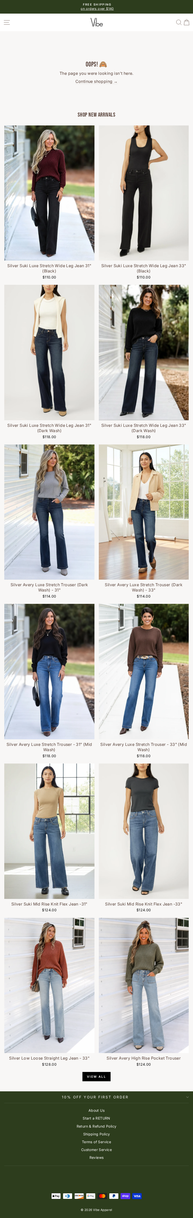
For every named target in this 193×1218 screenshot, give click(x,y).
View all (96, 1076)
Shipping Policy (96, 1134)
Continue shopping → (96, 81)
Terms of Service (96, 1142)
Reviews (96, 1157)
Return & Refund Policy (97, 1126)
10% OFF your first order (95, 1097)
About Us (96, 1110)
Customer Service (96, 1149)
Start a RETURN (96, 1118)
